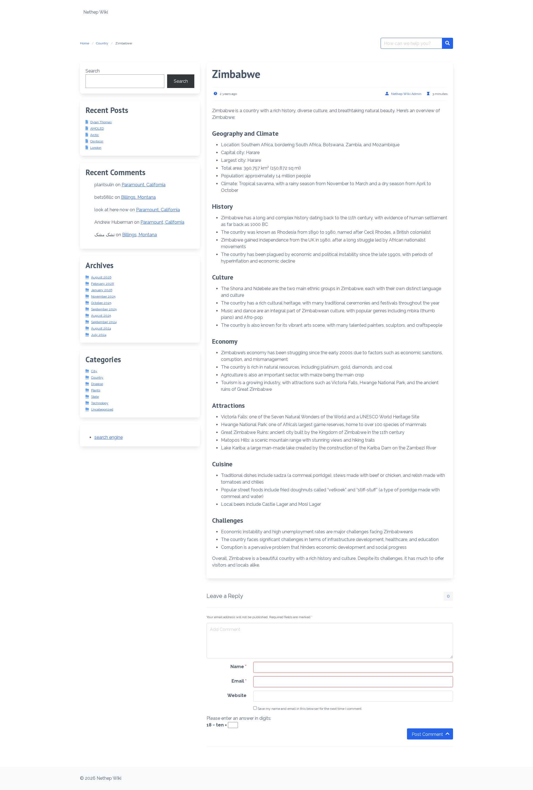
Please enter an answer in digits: (239, 718)
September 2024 (104, 322)
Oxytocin (96, 141)
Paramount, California (143, 184)
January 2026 (101, 290)
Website (237, 695)
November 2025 (103, 296)
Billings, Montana (138, 197)
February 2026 (102, 284)
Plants (95, 390)
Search (93, 71)
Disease (97, 384)
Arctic (94, 135)
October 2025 (101, 303)
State (95, 397)
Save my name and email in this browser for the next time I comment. (309, 709)
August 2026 (101, 277)
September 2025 (104, 309)
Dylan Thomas (101, 122)
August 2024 (101, 328)
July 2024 (98, 335)
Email (239, 681)
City (94, 371)
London (95, 148)
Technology (99, 403)
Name (238, 666)
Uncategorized (102, 409)
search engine (108, 437)
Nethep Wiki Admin (406, 94)
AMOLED (97, 128)
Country (102, 43)
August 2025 (101, 316)
